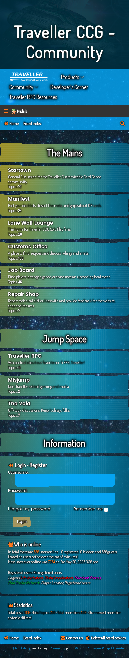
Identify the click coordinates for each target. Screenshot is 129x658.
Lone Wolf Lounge (30, 223)
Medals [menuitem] (22, 111)
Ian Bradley (39, 648)
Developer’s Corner (69, 87)
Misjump (19, 380)
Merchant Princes (87, 577)
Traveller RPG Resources (33, 97)
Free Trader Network (24, 582)
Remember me (89, 509)
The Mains (64, 153)
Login (20, 465)
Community (21, 87)
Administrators (31, 577)
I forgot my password (29, 509)
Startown (19, 170)
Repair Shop (23, 294)
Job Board (21, 270)
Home (29, 77)
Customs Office (27, 246)
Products (70, 77)
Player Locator (52, 582)
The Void (19, 403)
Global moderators (58, 577)
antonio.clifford (20, 617)
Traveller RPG (25, 356)
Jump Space (64, 339)
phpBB (70, 648)
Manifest (19, 199)
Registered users (77, 582)
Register (38, 465)
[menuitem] (123, 123)
